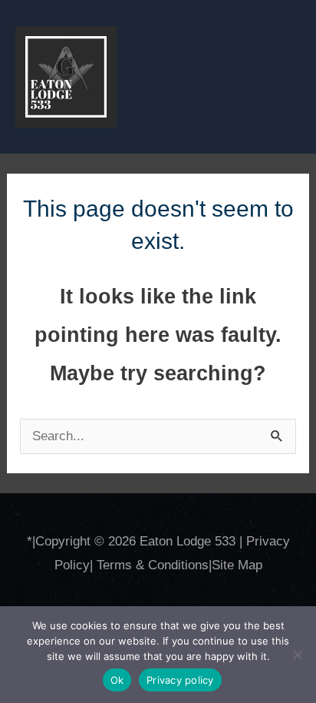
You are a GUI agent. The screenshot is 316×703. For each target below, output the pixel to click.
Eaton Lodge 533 (187, 541)
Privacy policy (180, 680)
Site (225, 565)
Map (250, 565)
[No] (296, 654)
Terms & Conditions (153, 565)
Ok (117, 680)
